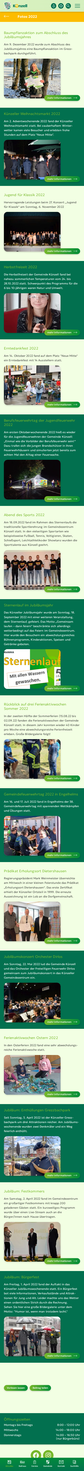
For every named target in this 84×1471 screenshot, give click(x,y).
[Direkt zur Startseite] (15, 6)
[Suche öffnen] (68, 5)
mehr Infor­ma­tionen (59, 97)
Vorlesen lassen (16, 1387)
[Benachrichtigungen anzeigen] (53, 5)
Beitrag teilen (40, 1387)
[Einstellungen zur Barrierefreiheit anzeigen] (60, 5)
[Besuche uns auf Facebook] (36, 1455)
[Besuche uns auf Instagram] (48, 1455)
